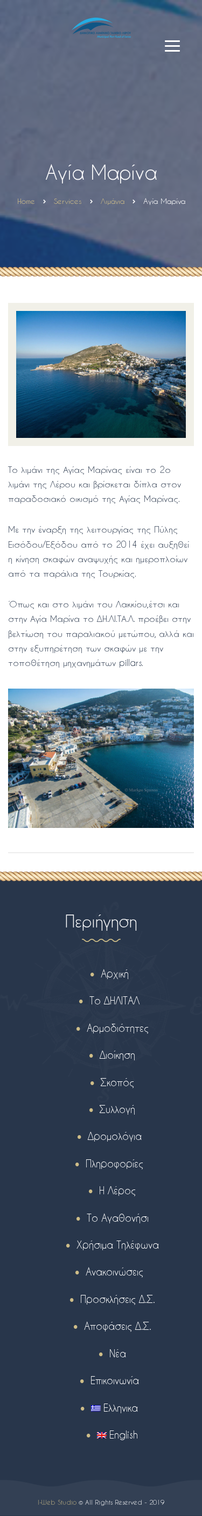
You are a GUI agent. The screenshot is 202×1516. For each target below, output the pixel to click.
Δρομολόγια (115, 1136)
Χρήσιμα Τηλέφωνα (117, 1244)
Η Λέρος (117, 1190)
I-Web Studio (57, 1502)
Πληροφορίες (114, 1163)
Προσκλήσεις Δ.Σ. (117, 1299)
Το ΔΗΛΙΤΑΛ (114, 1000)
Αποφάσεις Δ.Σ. (117, 1325)
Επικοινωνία (114, 1380)
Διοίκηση (117, 1054)
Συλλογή (117, 1109)
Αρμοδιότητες (118, 1027)
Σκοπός (117, 1082)
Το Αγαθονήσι (118, 1217)
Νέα (117, 1353)
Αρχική (115, 973)
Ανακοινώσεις (114, 1271)
